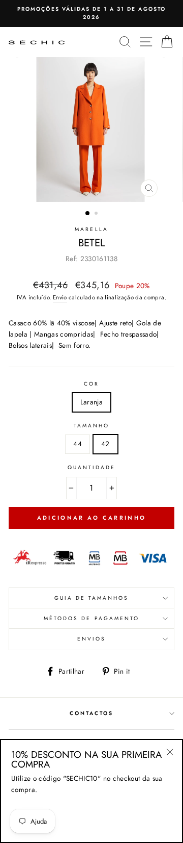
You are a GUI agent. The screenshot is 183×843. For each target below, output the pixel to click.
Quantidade (92, 467)
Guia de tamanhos (91, 598)
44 (77, 444)
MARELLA (91, 229)
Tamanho (91, 425)
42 (105, 444)
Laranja (91, 402)
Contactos (92, 713)
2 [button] (97, 214)
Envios (91, 639)
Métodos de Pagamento (91, 618)
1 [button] (87, 213)
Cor (91, 384)
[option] (91, 13)
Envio (60, 297)
